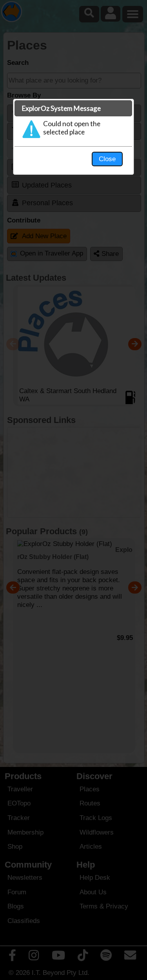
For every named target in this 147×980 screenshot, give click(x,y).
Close (107, 159)
